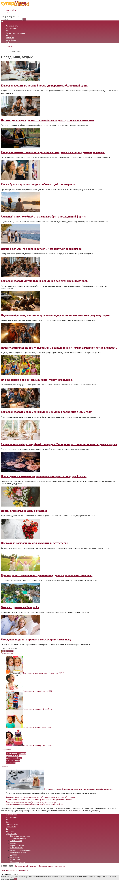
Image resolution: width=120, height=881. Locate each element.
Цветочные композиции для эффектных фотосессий (34, 543)
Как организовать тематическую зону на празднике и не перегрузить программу (53, 152)
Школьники (10, 763)
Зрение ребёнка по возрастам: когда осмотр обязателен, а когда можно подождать (40, 799)
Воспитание (15, 859)
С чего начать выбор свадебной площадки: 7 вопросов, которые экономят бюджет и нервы (59, 444)
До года (13, 855)
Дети (8, 822)
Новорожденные (13, 760)
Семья (13, 843)
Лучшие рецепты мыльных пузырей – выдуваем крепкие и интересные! (46, 575)
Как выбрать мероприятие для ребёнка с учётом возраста (38, 184)
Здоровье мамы (12, 755)
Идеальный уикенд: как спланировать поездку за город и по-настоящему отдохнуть (55, 315)
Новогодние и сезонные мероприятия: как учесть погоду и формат (43, 476)
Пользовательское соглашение (51, 866)
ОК (15, 879)
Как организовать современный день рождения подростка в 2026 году (46, 411)
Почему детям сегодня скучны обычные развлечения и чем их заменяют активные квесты (59, 347)
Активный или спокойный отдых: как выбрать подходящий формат (43, 216)
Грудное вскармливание (16, 753)
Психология (15, 857)
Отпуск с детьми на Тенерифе (20, 607)
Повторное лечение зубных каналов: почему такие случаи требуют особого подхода (78, 789)
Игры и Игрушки (17, 845)
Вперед (10, 651)
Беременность (12, 28)
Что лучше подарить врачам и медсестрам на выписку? (37, 639)
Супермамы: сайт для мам (25, 866)
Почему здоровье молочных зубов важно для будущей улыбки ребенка (34, 804)
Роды (8, 30)
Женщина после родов (15, 33)
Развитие (10, 37)
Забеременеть (12, 26)
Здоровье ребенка (14, 758)
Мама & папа (11, 40)
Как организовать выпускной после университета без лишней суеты (44, 85)
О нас (8, 12)
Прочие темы (11, 833)
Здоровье (10, 35)
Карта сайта (11, 10)
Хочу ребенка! (11, 815)
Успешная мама (16, 848)
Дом (7, 42)
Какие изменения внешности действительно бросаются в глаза (31, 802)
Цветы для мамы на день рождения (24, 510)
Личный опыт (16, 840)
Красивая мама (12, 824)
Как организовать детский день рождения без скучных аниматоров (44, 280)
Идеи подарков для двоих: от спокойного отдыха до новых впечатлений (47, 120)
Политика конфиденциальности (14, 870)
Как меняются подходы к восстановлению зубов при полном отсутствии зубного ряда (40, 797)
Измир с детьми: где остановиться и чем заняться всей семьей (41, 248)
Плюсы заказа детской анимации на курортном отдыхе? (37, 379)
